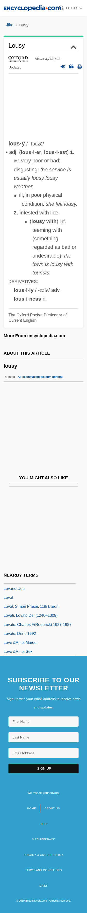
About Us (52, 808)
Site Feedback (43, 839)
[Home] (32, 8)
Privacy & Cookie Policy (43, 854)
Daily (43, 885)
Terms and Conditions (43, 870)
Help (43, 823)
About (40, 377)
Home (31, 808)
